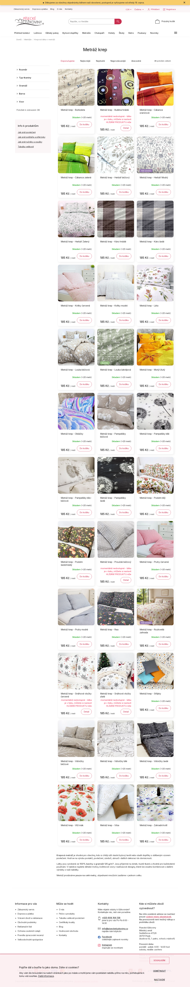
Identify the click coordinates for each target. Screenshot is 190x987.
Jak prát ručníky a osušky (30, 142)
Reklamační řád (25, 926)
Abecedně (136, 61)
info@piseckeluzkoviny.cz (115, 928)
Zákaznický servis (22, 9)
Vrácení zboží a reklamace (30, 918)
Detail (126, 128)
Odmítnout (159, 971)
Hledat (118, 21)
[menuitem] (22, 33)
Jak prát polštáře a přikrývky (31, 137)
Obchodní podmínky (27, 922)
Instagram (107, 945)
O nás (59, 9)
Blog (52, 9)
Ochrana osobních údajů (29, 931)
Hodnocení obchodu (68, 931)
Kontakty (68, 9)
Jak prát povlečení (27, 132)
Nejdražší (100, 61)
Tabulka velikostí (26, 146)
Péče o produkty (67, 914)
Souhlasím (159, 960)
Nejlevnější (85, 61)
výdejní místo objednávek (158, 916)
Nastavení (159, 979)
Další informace (46, 976)
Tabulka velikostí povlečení (71, 918)
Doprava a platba (40, 9)
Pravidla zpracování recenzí (31, 935)
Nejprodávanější (118, 61)
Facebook (107, 937)
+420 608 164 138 (111, 917)
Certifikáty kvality (67, 922)
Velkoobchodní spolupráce (30, 939)
